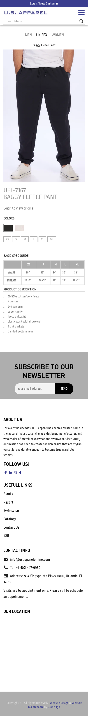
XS (7, 239)
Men (28, 35)
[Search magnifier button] (81, 21)
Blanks (8, 494)
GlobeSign (54, 707)
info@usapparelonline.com (30, 560)
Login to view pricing (18, 208)
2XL (52, 239)
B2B (6, 536)
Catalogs (9, 519)
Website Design (59, 702)
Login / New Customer (44, 3)
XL (42, 239)
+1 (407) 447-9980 (28, 568)
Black (8, 228)
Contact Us (11, 527)
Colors (8, 218)
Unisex (41, 35)
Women (58, 35)
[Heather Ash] (19, 228)
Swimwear (11, 511)
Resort (8, 502)
